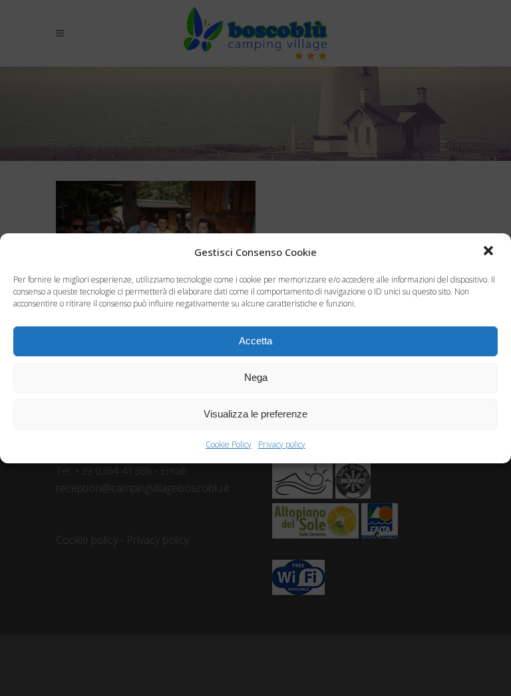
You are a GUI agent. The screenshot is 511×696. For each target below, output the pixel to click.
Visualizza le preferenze (255, 413)
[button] (490, 252)
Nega (255, 377)
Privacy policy (281, 444)
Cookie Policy (229, 444)
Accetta (255, 340)
